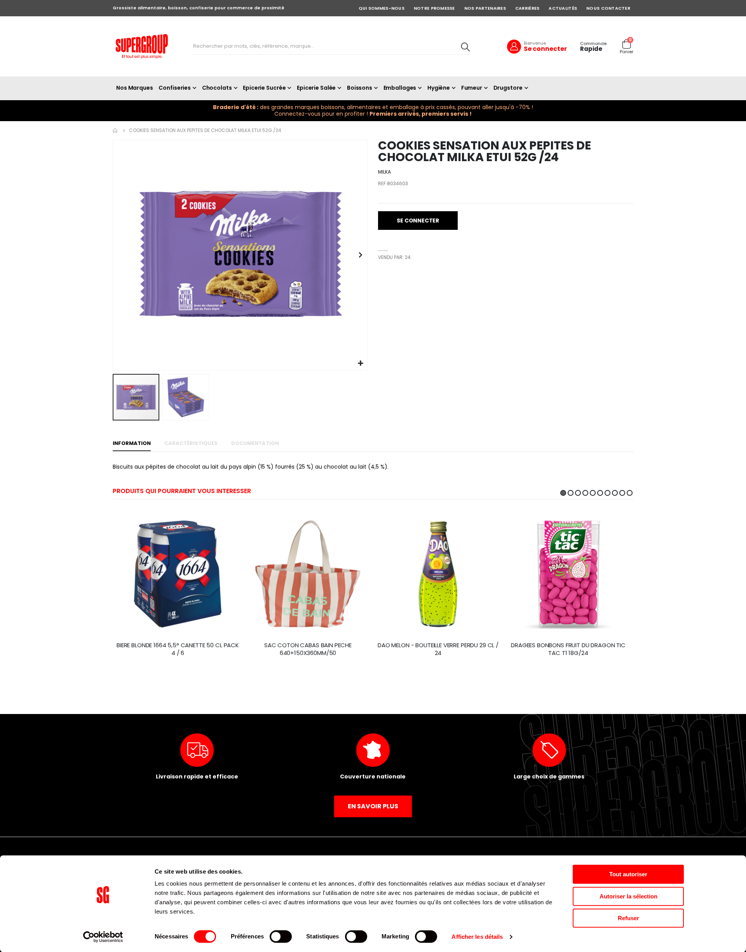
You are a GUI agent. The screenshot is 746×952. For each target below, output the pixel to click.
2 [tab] (570, 493)
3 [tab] (578, 493)
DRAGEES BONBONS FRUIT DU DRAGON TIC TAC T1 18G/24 (568, 649)
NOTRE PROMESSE (434, 8)
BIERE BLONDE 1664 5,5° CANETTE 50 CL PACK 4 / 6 (178, 649)
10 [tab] (629, 493)
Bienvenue (535, 43)
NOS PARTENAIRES (485, 8)
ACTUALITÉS (563, 8)
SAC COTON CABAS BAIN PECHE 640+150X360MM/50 (308, 649)
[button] (361, 363)
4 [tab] (585, 493)
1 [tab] (563, 493)
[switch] (281, 937)
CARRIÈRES (527, 8)
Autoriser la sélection (628, 896)
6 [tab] (600, 493)
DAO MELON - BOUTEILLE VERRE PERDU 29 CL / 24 (438, 649)
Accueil (115, 130)
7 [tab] (607, 493)
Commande (593, 44)
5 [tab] (593, 493)
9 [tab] (622, 493)
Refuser (628, 918)
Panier (626, 52)
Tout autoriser (628, 874)
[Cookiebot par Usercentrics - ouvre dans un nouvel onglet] (103, 937)
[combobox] (331, 46)
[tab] (132, 444)
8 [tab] (615, 493)
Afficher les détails (477, 936)
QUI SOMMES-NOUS (381, 8)
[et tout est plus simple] (142, 46)
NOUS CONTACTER (608, 8)
